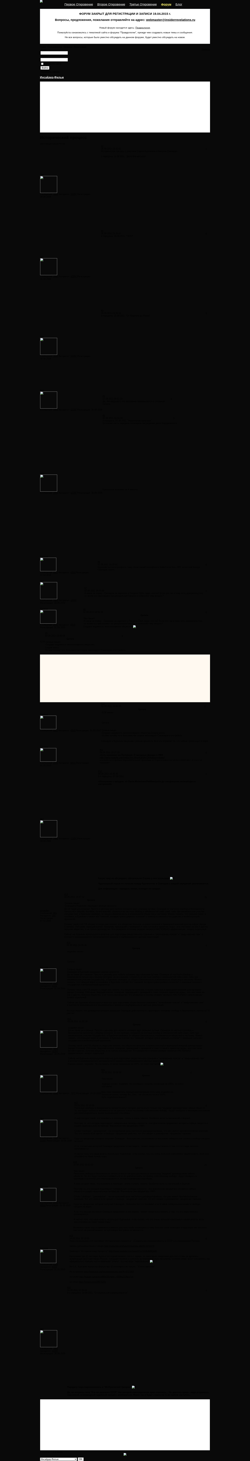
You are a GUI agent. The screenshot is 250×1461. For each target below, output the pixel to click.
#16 (103, 1070)
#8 (84, 609)
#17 (76, 1103)
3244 (55, 1093)
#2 (102, 231)
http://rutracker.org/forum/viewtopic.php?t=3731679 (129, 1246)
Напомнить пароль (50, 71)
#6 (99, 562)
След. (60, 80)
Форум (166, 4)
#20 (69, 1287)
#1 (102, 146)
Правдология (142, 27)
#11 (101, 750)
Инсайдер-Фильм (52, 77)
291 (54, 915)
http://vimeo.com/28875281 (92, 1282)
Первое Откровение (78, 4)
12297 (74, 194)
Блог (179, 4)
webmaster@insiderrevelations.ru (170, 20)
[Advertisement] (125, 107)
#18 (75, 1162)
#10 (103, 703)
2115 (55, 572)
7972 (73, 1093)
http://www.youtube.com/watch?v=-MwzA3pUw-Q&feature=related (132, 757)
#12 (100, 771)
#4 (104, 396)
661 (55, 913)
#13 (66, 894)
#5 (104, 415)
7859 (55, 194)
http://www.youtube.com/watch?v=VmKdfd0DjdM (133, 1251)
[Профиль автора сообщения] (48, 192)
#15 (69, 1019)
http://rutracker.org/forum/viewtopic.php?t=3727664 (109, 1271)
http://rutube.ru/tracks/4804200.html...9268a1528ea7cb (106, 1277)
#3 (102, 310)
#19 (71, 1236)
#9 (46, 633)
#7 (85, 588)
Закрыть (206, 49)
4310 (73, 572)
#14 (68, 942)
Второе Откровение (111, 4)
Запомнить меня (53, 64)
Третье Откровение (143, 4)
